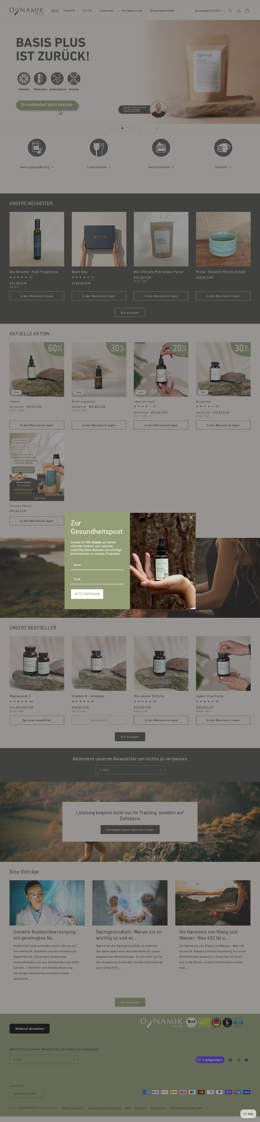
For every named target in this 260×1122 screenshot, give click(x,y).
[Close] (191, 517)
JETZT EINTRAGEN (87, 594)
